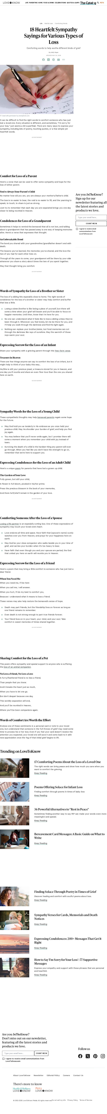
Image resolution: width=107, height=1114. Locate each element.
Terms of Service (86, 1100)
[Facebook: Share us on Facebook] (43, 60)
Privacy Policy (72, 1100)
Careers (66, 1075)
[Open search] (98, 2)
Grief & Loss (49, 23)
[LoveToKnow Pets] (44, 1089)
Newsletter (38, 1075)
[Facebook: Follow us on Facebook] (80, 1056)
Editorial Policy (53, 1075)
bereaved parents (45, 417)
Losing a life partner (9, 524)
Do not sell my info (59, 1100)
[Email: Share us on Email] (58, 60)
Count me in (91, 223)
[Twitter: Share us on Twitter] (48, 60)
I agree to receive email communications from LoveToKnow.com (87, 231)
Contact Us (78, 1075)
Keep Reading (40, 773)
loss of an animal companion (17, 667)
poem (18, 468)
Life (41, 23)
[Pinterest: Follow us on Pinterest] (95, 1056)
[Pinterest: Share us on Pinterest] (53, 60)
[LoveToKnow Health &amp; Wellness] (21, 1089)
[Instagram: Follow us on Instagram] (103, 1056)
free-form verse (62, 350)
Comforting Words (61, 23)
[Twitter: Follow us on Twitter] (88, 1056)
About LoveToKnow (21, 1075)
